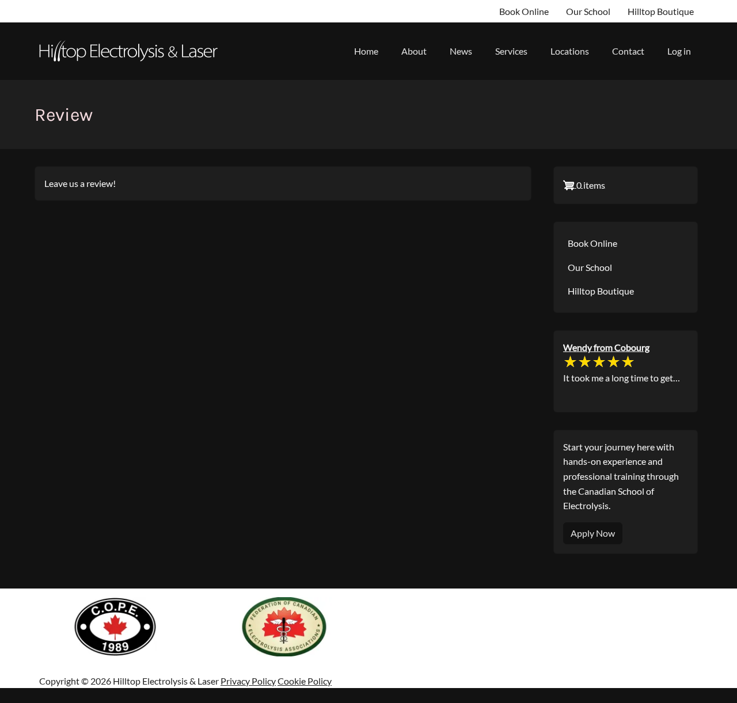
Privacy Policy (248, 680)
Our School (588, 11)
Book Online (524, 11)
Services (511, 50)
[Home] (133, 51)
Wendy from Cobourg (606, 347)
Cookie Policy (305, 680)
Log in (679, 50)
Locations (569, 50)
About (414, 50)
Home (366, 50)
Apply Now (593, 533)
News (461, 50)
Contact (628, 50)
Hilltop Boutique (661, 11)
